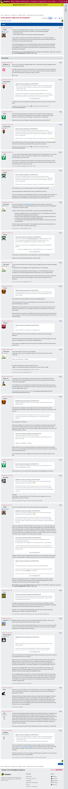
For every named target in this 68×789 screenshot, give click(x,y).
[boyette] (4, 176)
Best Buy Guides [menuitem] (25, 1)
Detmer (5, 378)
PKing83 (5, 323)
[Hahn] (4, 693)
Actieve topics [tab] (66, 11)
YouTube (55, 778)
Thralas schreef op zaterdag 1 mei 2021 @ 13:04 (27, 325)
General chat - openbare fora (11, 15)
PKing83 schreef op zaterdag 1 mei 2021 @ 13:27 (27, 400)
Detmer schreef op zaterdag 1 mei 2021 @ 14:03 (27, 464)
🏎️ (14, 75)
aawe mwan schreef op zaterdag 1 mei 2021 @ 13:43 (28, 433)
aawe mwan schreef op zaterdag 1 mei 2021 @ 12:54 (28, 237)
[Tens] (4, 596)
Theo (4, 713)
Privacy (28, 784)
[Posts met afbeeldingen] (56, 18)
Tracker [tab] (66, 6)
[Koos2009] (4, 481)
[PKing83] (4, 326)
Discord (55, 784)
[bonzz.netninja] (4, 87)
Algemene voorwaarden (32, 782)
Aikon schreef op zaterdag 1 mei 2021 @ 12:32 (26, 128)
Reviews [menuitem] (18, 1)
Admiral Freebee (6, 620)
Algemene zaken (22, 15)
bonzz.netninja (6, 81)
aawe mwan (6, 204)
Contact (28, 778)
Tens (4, 592)
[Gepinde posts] (62, 18)
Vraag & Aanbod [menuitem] (42, 1)
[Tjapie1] (4, 35)
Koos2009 (5, 477)
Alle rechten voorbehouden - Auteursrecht (11, 779)
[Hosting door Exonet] (57, 770)
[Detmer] (4, 384)
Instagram (55, 780)
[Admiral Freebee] (4, 624)
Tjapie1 (5, 29)
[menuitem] (60, 1)
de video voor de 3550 (26, 746)
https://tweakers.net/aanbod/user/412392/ (42, 391)
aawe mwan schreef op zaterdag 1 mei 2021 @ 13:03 (28, 537)
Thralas (5, 288)
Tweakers (3, 777)
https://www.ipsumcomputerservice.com (21, 392)
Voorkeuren (34, 786)
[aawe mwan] (4, 209)
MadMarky (5, 64)
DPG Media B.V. (17, 777)
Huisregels (28, 780)
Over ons (33, 778)
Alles (50, 18)
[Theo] (4, 718)
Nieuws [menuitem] (13, 1)
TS (53, 18)
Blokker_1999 (6, 634)
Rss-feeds (55, 782)
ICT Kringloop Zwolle (29, 204)
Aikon (4, 113)
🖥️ (12, 75)
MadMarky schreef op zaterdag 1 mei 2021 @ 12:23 (27, 479)
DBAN (19, 303)
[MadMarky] (4, 70)
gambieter (5, 732)
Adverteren (29, 776)
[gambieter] (4, 738)
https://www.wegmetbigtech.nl (19, 107)
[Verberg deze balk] (62, 5)
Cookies (28, 786)
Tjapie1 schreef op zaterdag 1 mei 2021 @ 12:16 (26, 84)
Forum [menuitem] (49, 1)
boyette (5, 172)
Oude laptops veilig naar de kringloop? (35, 15)
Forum (2, 15)
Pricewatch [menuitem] (34, 1)
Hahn (4, 689)
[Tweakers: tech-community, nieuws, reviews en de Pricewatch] (5, 1)
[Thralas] (4, 292)
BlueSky (55, 776)
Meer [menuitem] (53, 1)
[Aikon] (4, 117)
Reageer (9, 20)
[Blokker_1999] (4, 640)
